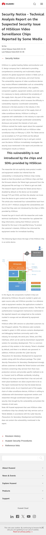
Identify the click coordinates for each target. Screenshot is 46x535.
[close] (43, 527)
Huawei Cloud (23, 508)
